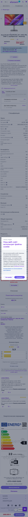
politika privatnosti (19, 266)
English (10, 239)
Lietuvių (5, 239)
